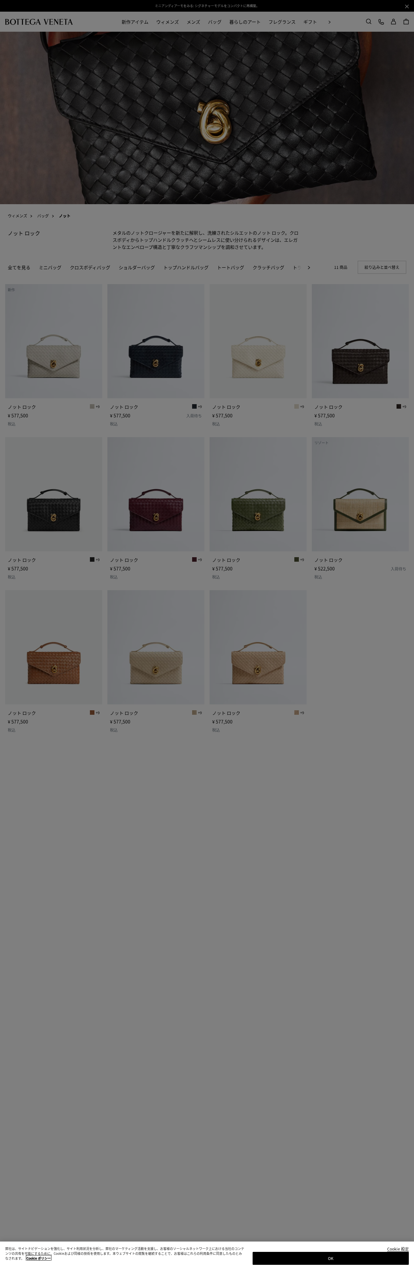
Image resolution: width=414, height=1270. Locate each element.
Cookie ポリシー (39, 1258)
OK (330, 1258)
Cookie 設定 (398, 1249)
